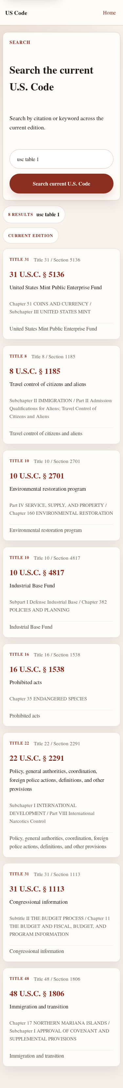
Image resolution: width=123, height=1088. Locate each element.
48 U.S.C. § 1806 (37, 993)
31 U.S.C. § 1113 (37, 888)
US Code (16, 12)
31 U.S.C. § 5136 (37, 274)
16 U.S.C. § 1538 (37, 669)
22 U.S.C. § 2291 (37, 757)
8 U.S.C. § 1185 (35, 370)
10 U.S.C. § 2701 (37, 475)
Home (109, 12)
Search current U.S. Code (61, 183)
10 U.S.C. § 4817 (37, 572)
